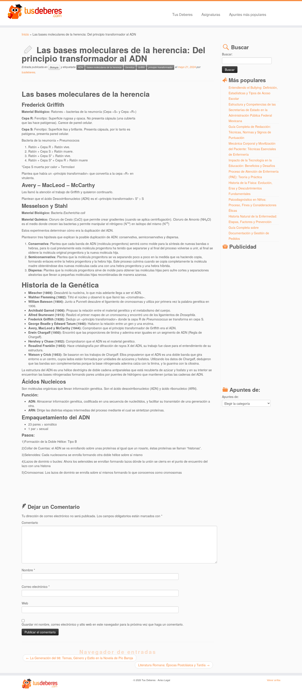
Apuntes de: (230, 396)
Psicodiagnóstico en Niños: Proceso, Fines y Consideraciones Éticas (252, 205)
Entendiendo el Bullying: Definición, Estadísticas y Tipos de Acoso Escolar (253, 93)
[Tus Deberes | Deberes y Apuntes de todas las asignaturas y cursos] (35, 11)
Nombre (28, 570)
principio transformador (160, 67)
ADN (80, 67)
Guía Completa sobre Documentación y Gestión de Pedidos (249, 233)
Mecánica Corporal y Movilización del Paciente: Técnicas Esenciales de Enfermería (252, 149)
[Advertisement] (176, 141)
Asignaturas (210, 14)
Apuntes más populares (247, 14)
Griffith (141, 67)
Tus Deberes (182, 14)
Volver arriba (273, 680)
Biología (54, 67)
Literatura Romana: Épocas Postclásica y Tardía (174, 665)
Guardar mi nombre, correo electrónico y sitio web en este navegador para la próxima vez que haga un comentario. (102, 624)
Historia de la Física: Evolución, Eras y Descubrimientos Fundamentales (250, 188)
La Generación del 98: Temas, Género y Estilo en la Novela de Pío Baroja (79, 658)
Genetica (129, 67)
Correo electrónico (36, 586)
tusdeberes (28, 72)
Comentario (30, 522)
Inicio (25, 34)
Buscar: (227, 54)
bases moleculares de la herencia (104, 67)
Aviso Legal (164, 680)
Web (25, 603)
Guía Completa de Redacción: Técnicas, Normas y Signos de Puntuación (250, 132)
